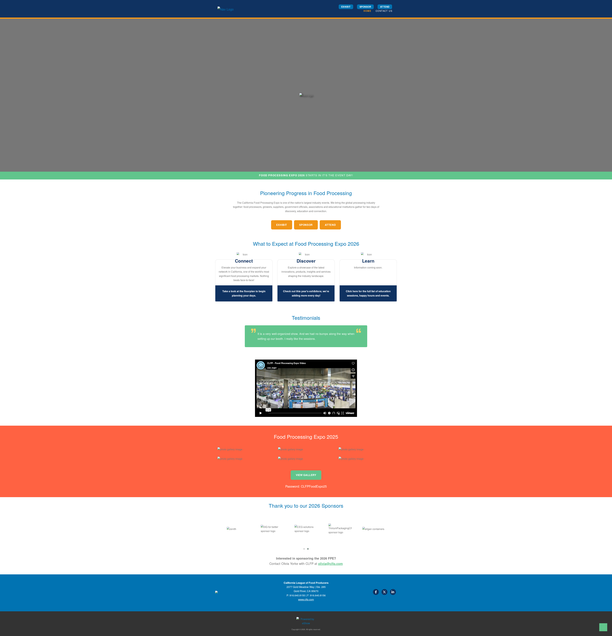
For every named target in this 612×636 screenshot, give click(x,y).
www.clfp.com (306, 599)
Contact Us (384, 10)
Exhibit (346, 6)
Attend (385, 6)
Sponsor (365, 6)
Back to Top (603, 627)
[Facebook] (376, 592)
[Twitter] (384, 592)
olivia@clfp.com (330, 563)
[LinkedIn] (393, 592)
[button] (304, 548)
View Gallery (306, 475)
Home (367, 10)
